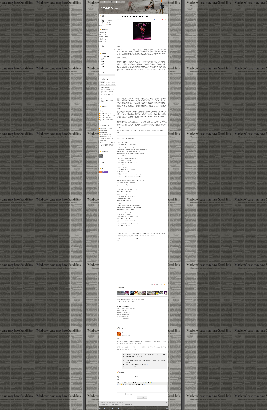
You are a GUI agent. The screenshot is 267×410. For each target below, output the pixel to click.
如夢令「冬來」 (103, 140)
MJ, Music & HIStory (140, 299)
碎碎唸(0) (102, 64)
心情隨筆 (123, 299)
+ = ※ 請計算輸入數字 (126, 394)
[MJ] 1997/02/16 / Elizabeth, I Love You (128, 301)
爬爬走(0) (102, 58)
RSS (101, 171)
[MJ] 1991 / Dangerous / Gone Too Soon (107, 120)
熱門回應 (108, 84)
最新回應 (108, 82)
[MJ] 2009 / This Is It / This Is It (107, 89)
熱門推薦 (113, 84)
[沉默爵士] (132, 293)
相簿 (112, 2)
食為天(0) (102, 63)
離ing (124, 366)
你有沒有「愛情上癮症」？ (105, 136)
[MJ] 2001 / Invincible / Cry (106, 98)
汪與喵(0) (102, 61)
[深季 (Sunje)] (166, 293)
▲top (166, 402)
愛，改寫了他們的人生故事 (105, 134)
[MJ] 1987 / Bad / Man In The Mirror (107, 101)
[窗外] (123, 293)
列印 (166, 284)
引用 (161, 284)
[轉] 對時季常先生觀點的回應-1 (123, 318)
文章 (104, 2)
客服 (131, 404)
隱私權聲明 (127, 404)
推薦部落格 (109, 20)
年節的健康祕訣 (103, 130)
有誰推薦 (121, 287)
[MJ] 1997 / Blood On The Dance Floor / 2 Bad (126, 308)
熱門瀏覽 (102, 84)
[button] (120, 382)
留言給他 (109, 24)
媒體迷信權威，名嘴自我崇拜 (106, 128)
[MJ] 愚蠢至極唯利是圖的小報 (123, 314)
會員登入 (118, 379)
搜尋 (114, 49)
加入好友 (109, 19)
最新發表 (102, 82)
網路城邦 (164, 408)
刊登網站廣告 (102, 404)
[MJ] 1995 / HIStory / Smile (122, 310)
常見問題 (112, 404)
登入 (158, 408)
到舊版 (116, 8)
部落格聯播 (105, 171)
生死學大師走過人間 (104, 132)
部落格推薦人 (105, 151)
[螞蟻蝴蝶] (161, 293)
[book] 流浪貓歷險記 (105, 87)
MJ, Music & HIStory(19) (106, 56)
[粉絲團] (100, 408)
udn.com (165, 404)
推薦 (157, 284)
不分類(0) (102, 66)
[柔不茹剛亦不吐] (127, 293)
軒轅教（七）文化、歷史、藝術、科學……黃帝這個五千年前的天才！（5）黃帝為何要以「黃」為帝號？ (107, 144)
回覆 (152, 284)
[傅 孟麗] (140, 293)
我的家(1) (102, 59)
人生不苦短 (106, 8)
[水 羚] (119, 293)
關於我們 (108, 404)
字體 (118, 382)
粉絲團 (102, 408)
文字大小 (125, 382)
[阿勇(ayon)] (157, 293)
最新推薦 (113, 82)
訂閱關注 (109, 22)
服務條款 (117, 404)
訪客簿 (120, 2)
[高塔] (149, 293)
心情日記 (128, 299)
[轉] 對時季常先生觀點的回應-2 (123, 316)
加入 (161, 408)
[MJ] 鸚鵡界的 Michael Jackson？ (123, 312)
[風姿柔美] (144, 293)
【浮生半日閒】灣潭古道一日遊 (106, 138)
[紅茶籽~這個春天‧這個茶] (136, 293)
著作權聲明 (122, 404)
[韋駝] (153, 293)
